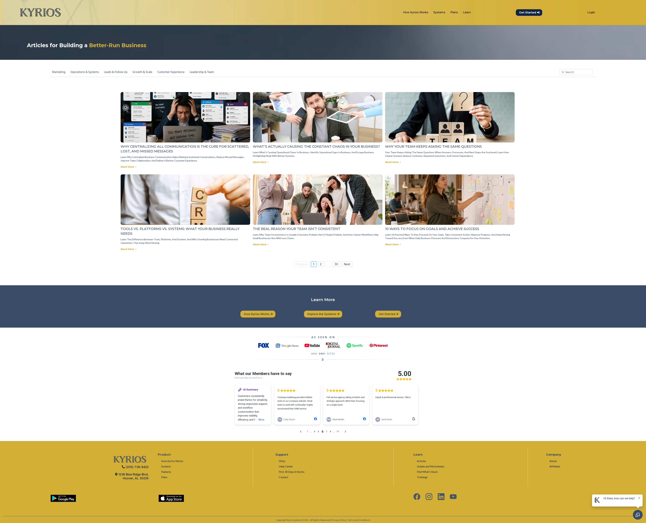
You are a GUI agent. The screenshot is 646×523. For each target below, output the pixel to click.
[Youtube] (453, 497)
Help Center (286, 466)
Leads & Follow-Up (116, 72)
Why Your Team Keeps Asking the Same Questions (433, 146)
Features (166, 471)
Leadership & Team (202, 72)
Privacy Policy (339, 520)
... (328, 264)
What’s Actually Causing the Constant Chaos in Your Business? (316, 146)
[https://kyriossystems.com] (41, 12)
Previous (301, 264)
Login (591, 12)
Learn (467, 12)
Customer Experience (171, 72)
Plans (454, 12)
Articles (421, 461)
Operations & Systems (84, 72)
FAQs (282, 461)
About (553, 461)
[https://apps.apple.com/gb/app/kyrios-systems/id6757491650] (171, 498)
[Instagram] (429, 497)
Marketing (58, 72)
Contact (283, 477)
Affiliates (554, 466)
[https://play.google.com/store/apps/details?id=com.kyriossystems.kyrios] (63, 498)
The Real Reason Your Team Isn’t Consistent (296, 229)
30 (336, 264)
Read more (127, 166)
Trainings (422, 477)
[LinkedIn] (441, 497)
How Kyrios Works (415, 12)
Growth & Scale (142, 72)
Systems (439, 12)
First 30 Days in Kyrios (291, 471)
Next (347, 264)
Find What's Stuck (427, 471)
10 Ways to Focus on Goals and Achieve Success (432, 229)
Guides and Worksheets (430, 466)
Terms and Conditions (358, 520)
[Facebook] (417, 497)
